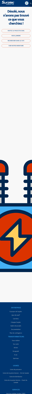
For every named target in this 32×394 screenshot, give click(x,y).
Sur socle (16, 344)
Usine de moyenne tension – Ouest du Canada (15, 381)
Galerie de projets (15, 326)
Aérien (16, 347)
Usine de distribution (16, 376)
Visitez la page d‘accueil (16, 31)
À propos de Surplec (16, 311)
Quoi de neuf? (16, 315)
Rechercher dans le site (16, 41)
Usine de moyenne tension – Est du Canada (16, 373)
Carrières (16, 318)
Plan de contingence (16, 333)
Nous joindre (16, 36)
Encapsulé (16, 351)
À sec (15, 355)
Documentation (16, 329)
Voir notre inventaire (16, 46)
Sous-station (16, 340)
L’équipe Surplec (16, 322)
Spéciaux (16, 358)
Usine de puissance (16, 369)
